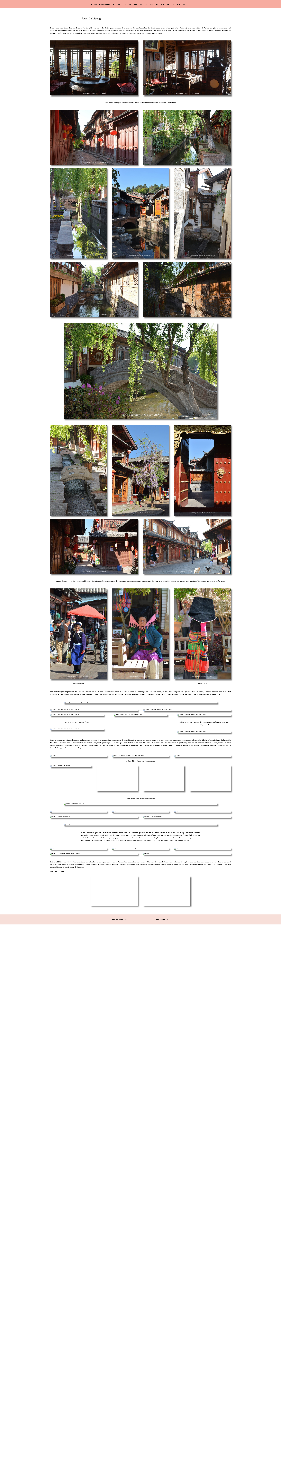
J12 (172, 4)
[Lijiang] (94, 164)
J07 (146, 4)
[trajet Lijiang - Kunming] (152, 852)
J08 (151, 4)
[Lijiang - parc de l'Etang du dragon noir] (64, 709)
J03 (124, 4)
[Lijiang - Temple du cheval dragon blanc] (65, 829)
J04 (129, 4)
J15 (188, 4)
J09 (156, 4)
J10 (162, 4)
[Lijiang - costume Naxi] (78, 679)
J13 (178, 4)
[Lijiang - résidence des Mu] (60, 765)
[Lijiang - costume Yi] (140, 679)
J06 (140, 4)
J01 (113, 4)
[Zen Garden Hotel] (94, 95)
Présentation (104, 4)
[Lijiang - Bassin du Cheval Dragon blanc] (127, 824)
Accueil (94, 4)
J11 (167, 4)
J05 (135, 4)
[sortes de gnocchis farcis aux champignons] (128, 755)
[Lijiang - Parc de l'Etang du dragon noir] (78, 702)
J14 (183, 4)
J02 (119, 4)
